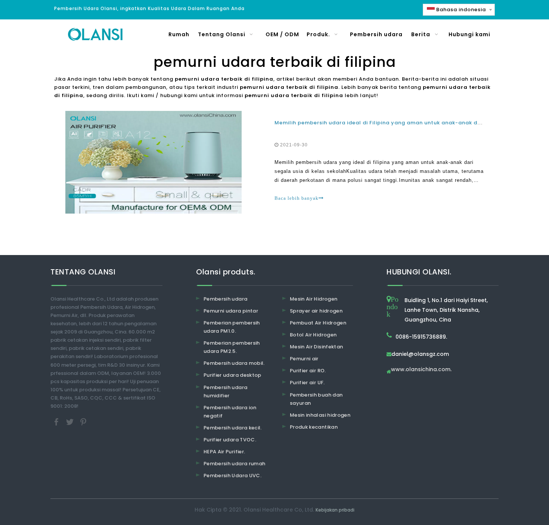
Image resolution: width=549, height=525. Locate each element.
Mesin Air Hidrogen (313, 298)
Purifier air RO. (308, 370)
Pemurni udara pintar (231, 310)
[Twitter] (70, 421)
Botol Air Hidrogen (313, 334)
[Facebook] (57, 421)
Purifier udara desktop (232, 375)
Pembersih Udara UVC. (232, 475)
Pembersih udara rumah (234, 463)
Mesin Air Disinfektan (316, 346)
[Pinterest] (83, 421)
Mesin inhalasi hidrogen (320, 415)
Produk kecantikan (314, 427)
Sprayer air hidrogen (316, 310)
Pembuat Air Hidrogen (318, 322)
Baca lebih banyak (296, 198)
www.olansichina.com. (421, 370)
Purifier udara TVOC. (230, 439)
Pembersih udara (225, 298)
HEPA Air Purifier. (224, 451)
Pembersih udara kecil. (233, 427)
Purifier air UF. (307, 382)
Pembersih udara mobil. (234, 363)
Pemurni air (304, 358)
